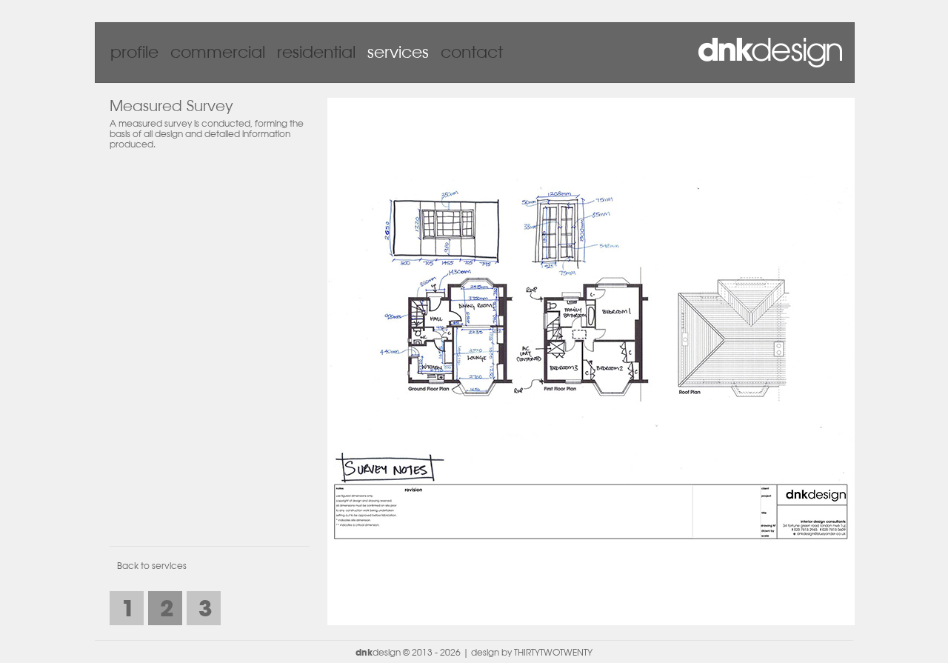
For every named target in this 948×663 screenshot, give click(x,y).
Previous (353, 358)
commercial (217, 53)
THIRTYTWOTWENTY (553, 653)
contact (472, 53)
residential (316, 53)
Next (829, 358)
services (398, 53)
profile (134, 53)
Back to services (152, 566)
